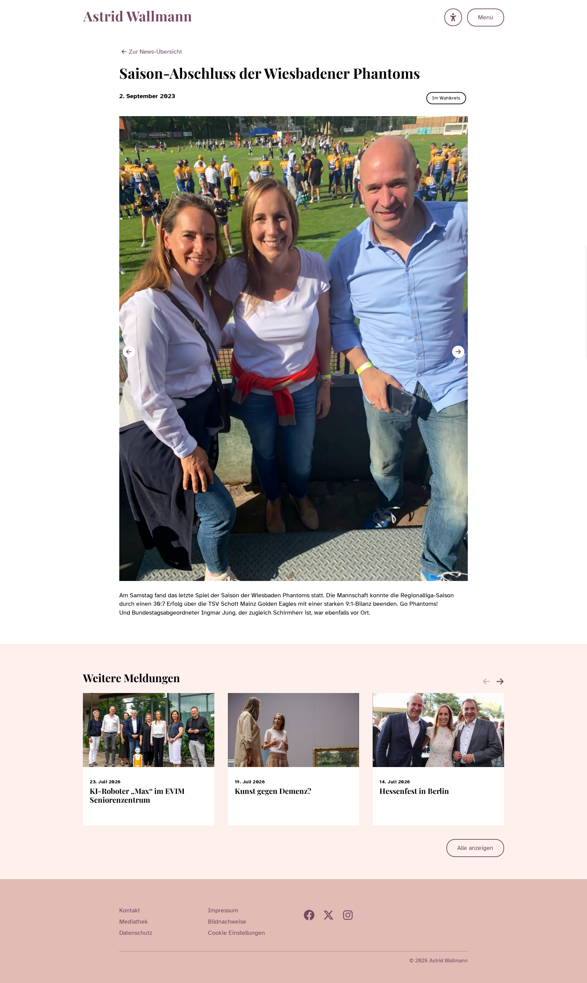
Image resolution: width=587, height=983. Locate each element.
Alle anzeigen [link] (475, 848)
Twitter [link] (328, 915)
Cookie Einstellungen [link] (236, 932)
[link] (581, 252)
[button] (458, 352)
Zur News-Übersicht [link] (155, 51)
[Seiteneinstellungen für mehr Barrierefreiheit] (453, 17)
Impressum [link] (223, 910)
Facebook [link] (309, 915)
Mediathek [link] (133, 921)
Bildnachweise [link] (227, 921)
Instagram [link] (347, 915)
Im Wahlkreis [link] (446, 98)
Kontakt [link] (129, 910)
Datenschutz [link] (135, 932)
